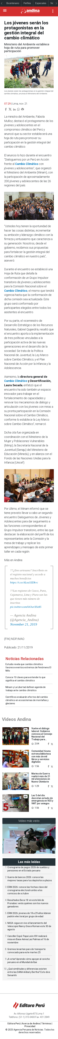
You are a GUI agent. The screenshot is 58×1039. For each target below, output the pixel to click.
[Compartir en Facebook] (49, 743)
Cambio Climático (26, 164)
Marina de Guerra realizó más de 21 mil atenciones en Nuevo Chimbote (40, 777)
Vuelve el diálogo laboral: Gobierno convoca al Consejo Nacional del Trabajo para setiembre (41, 735)
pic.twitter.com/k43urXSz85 (25, 606)
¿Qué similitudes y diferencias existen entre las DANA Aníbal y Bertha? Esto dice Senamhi (28, 972)
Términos (46, 1023)
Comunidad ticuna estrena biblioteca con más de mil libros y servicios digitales (41, 756)
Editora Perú (14, 1023)
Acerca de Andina (31, 1023)
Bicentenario (12, 3)
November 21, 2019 (23, 624)
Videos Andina (16, 719)
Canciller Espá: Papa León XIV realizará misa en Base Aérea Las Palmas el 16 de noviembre (28, 939)
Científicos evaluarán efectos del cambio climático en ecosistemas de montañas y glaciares (26, 700)
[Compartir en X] (52, 743)
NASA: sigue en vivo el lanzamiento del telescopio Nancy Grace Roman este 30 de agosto (29, 926)
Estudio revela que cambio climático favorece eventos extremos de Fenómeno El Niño (28, 667)
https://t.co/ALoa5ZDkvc (24, 582)
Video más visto (29, 820)
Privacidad (29, 1026)
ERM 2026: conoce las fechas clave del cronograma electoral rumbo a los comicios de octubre (27, 890)
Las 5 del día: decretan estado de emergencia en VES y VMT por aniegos (42, 799)
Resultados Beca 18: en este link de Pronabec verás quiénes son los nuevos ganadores (27, 903)
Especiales (40, 3)
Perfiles (27, 3)
